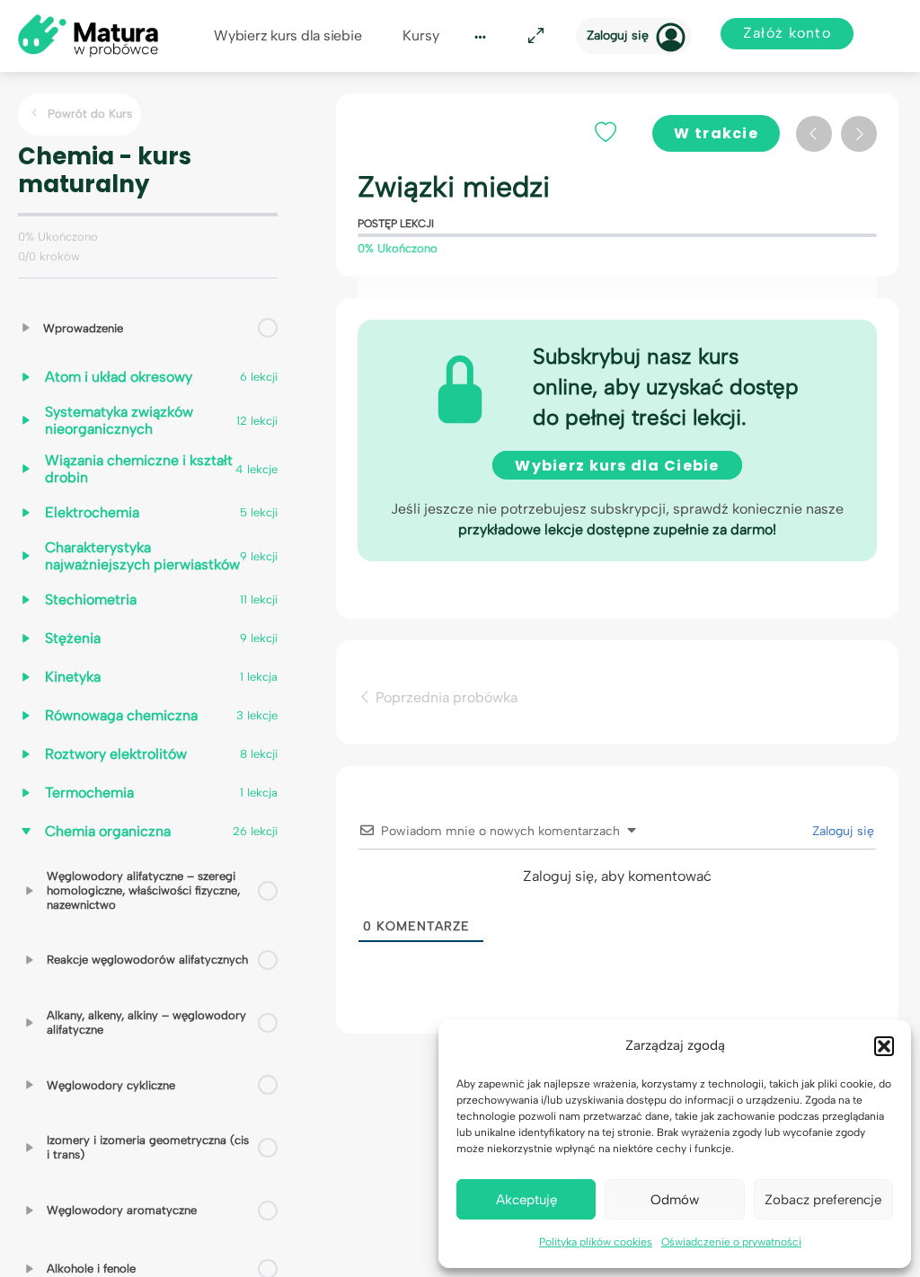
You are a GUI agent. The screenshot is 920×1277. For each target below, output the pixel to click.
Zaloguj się (618, 35)
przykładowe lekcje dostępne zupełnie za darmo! (617, 529)
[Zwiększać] (26, 328)
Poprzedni (814, 134)
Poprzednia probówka (445, 696)
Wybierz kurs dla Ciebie (617, 465)
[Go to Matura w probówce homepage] (88, 34)
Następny (859, 134)
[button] (884, 1046)
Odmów (674, 1200)
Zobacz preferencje (823, 1200)
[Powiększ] (532, 36)
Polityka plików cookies (595, 1242)
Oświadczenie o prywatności (731, 1242)
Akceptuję (526, 1200)
